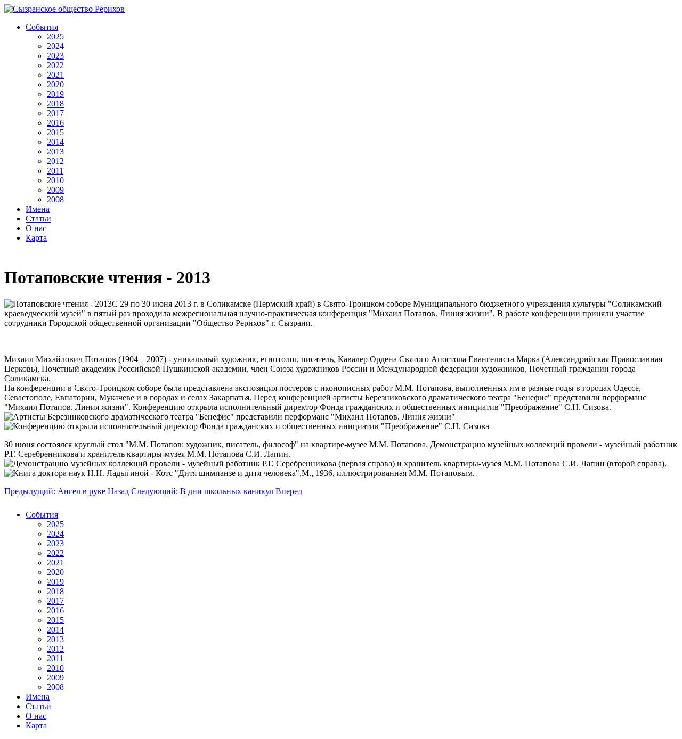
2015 (55, 132)
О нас (36, 228)
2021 (55, 74)
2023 (55, 55)
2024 (55, 46)
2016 (55, 122)
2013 (55, 151)
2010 (55, 180)
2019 (55, 93)
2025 (55, 36)
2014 (55, 141)
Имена (38, 209)
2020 (55, 84)
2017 (55, 113)
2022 (55, 65)
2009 (55, 189)
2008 (55, 199)
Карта (36, 237)
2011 (55, 170)
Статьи (38, 218)
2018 (55, 103)
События (42, 26)
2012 (55, 161)
